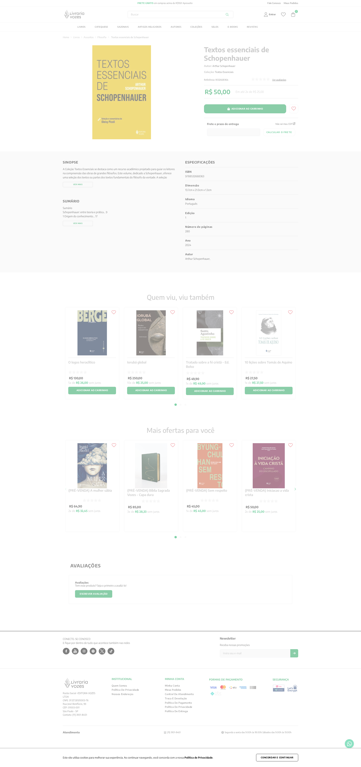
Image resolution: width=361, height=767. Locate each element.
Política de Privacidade (198, 757)
